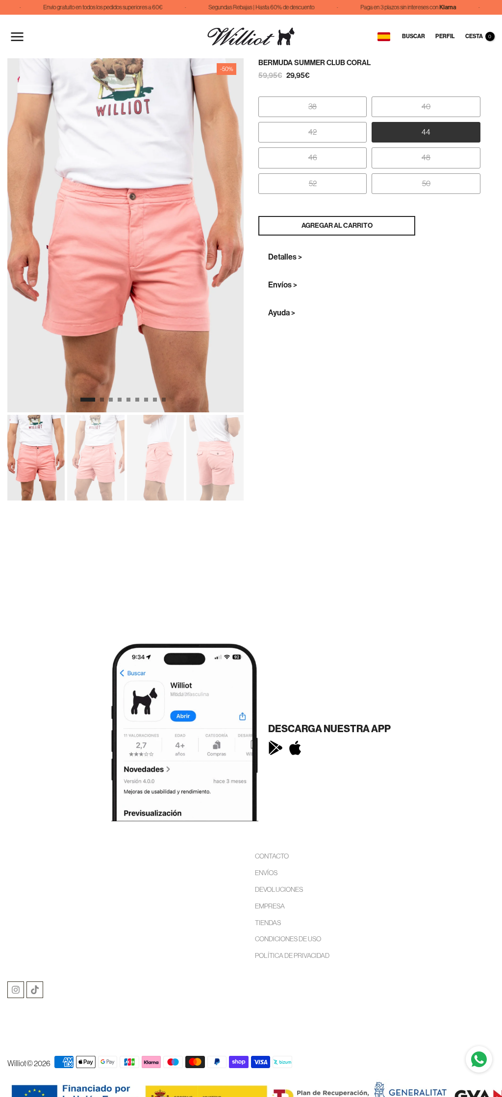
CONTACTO (272, 856)
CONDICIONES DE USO (288, 939)
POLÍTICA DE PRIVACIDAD (292, 955)
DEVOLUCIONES (279, 889)
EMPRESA (270, 906)
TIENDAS (268, 923)
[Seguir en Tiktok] (34, 989)
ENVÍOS (266, 873)
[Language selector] (384, 36)
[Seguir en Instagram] (15, 989)
